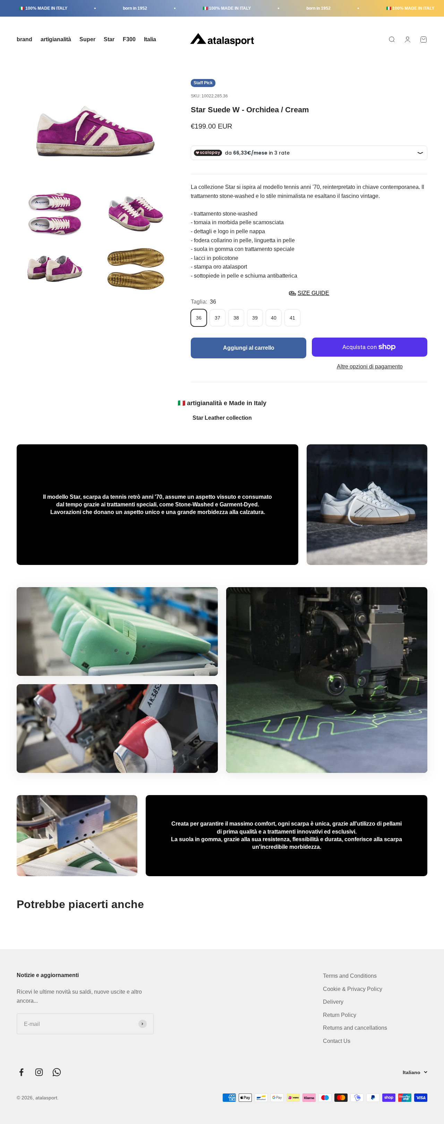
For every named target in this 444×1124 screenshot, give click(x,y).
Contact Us (336, 1041)
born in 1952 (118, 8)
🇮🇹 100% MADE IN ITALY (27, 8)
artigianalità (56, 39)
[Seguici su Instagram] (39, 1072)
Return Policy (339, 1015)
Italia (150, 39)
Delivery (333, 1002)
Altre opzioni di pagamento (370, 366)
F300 (129, 39)
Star (109, 39)
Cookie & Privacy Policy (352, 989)
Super (87, 39)
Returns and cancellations (355, 1028)
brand (24, 39)
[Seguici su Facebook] (21, 1072)
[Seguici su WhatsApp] (56, 1072)
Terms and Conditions (350, 976)
